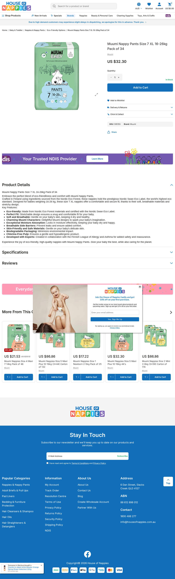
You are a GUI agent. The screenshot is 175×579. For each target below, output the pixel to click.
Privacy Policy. (115, 328)
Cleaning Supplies (125, 16)
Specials (58, 16)
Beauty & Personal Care (102, 16)
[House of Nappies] (16, 6)
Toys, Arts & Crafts (146, 16)
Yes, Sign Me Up (115, 319)
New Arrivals (41, 16)
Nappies (83, 16)
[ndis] (168, 15)
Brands (70, 15)
